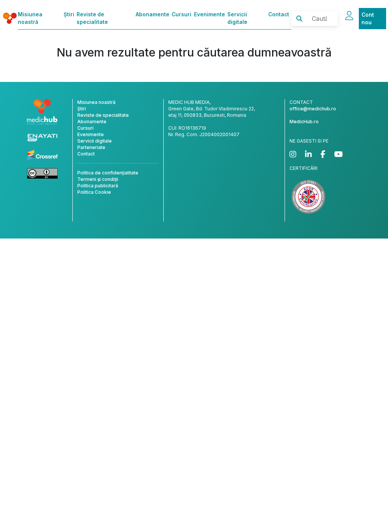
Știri (69, 14)
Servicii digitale (237, 18)
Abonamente (152, 14)
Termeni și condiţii (97, 179)
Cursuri (181, 14)
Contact (278, 14)
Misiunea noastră (30, 18)
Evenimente (209, 14)
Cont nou (367, 18)
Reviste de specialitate (92, 18)
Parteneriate (91, 147)
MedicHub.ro (304, 121)
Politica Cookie (94, 192)
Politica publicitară (97, 185)
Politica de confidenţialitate (107, 173)
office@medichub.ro (312, 108)
